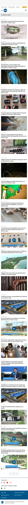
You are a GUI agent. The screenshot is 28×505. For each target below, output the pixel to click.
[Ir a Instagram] (4, 482)
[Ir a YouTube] (8, 482)
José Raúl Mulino (11, 7)
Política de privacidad (19, 492)
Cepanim (18, 7)
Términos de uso (5, 495)
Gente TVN (3, 492)
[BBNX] (2, 502)
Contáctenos (4, 497)
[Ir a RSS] (11, 482)
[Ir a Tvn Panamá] (13, 10)
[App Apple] (2, 488)
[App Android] (5, 488)
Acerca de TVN (18, 495)
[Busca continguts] (25, 10)
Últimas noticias (4, 7)
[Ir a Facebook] (1, 482)
